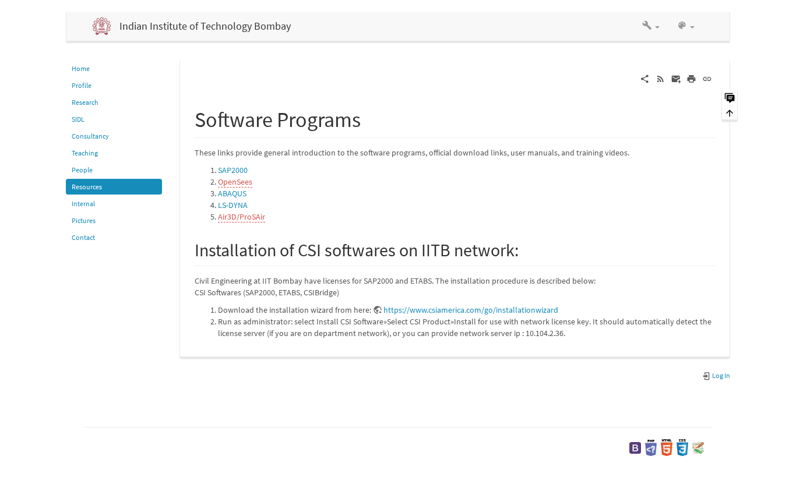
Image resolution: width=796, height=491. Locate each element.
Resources (87, 186)
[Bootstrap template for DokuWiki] (635, 447)
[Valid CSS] (682, 447)
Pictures (84, 220)
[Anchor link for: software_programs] (371, 117)
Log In (720, 375)
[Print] (691, 78)
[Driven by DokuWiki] (698, 447)
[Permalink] (707, 78)
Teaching (85, 153)
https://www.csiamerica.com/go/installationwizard (470, 310)
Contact (83, 237)
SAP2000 (233, 170)
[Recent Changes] (660, 78)
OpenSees (235, 181)
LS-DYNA (233, 205)
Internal (83, 203)
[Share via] (645, 78)
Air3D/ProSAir (241, 216)
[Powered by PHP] (651, 447)
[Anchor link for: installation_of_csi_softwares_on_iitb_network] (527, 248)
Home (81, 68)
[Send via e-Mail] (676, 78)
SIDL (78, 119)
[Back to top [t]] (729, 112)
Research (85, 102)
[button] (650, 26)
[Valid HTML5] (666, 447)
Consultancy (90, 136)
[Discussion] (729, 97)
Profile (81, 85)
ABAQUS (232, 193)
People (82, 169)
